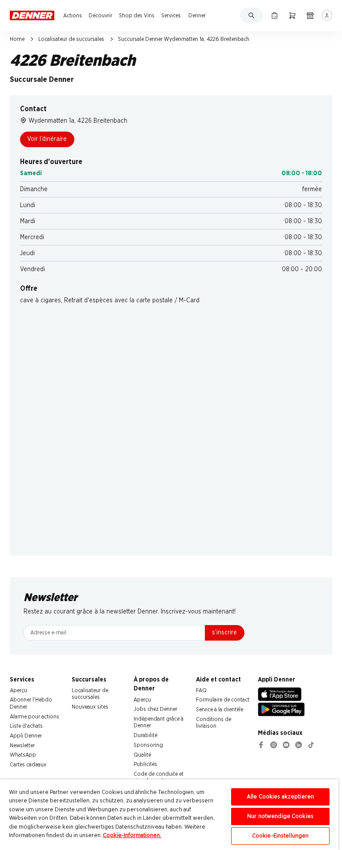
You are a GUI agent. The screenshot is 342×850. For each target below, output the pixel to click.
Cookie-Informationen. (132, 835)
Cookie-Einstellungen (280, 836)
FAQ (201, 690)
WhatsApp (23, 755)
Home (17, 39)
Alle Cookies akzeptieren (280, 797)
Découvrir (100, 15)
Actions (72, 15)
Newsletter (22, 745)
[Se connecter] (327, 15)
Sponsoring (148, 745)
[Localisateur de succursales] (310, 15)
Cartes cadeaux (28, 764)
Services (171, 15)
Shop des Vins (137, 15)
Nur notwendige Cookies (280, 816)
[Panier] (292, 15)
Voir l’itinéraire (47, 139)
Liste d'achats (26, 726)
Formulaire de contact (222, 699)
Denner (197, 15)
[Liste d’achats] (274, 15)
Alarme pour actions (34, 716)
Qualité (142, 755)
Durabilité (145, 735)
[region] (169, 814)
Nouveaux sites (90, 707)
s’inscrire (224, 632)
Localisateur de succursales (71, 39)
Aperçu (18, 690)
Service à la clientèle (219, 709)
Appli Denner (26, 735)
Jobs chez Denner (155, 709)
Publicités (145, 764)
